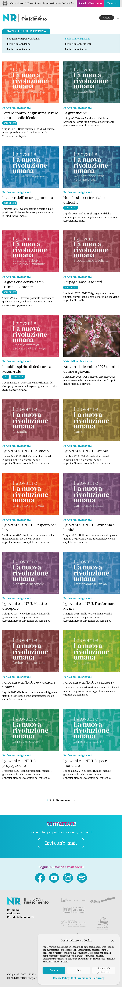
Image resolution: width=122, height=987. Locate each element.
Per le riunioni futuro (76, 49)
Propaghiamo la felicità (83, 282)
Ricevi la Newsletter (90, 3)
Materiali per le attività (26, 31)
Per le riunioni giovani (77, 38)
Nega (79, 970)
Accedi (106, 17)
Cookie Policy (61, 978)
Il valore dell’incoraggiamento (27, 198)
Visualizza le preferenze (104, 970)
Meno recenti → (65, 800)
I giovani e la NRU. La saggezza (88, 682)
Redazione (13, 913)
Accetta (54, 970)
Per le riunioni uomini (19, 49)
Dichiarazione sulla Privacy (87, 978)
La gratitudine (75, 113)
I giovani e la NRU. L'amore (85, 451)
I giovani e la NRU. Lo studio (25, 451)
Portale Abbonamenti (20, 917)
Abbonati (112, 3)
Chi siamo (13, 910)
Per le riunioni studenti (78, 44)
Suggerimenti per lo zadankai (23, 38)
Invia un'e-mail (61, 843)
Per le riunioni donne (18, 44)
